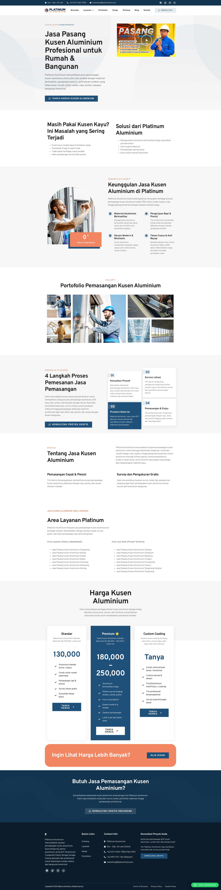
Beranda (75, 10)
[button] (146, 40)
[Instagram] (170, 2)
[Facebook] (160, 2)
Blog (137, 10)
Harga (115, 10)
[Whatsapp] (174, 2)
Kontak (147, 10)
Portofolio (103, 10)
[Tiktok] (165, 2)
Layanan (87, 10)
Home (47, 25)
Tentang (126, 10)
